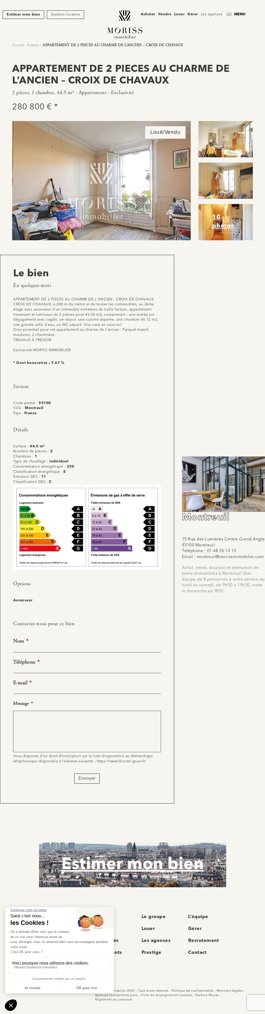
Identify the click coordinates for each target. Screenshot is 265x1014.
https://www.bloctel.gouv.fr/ (121, 761)
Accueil (18, 45)
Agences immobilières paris (116, 995)
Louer (179, 14)
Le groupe (154, 916)
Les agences (212, 14)
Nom (20, 641)
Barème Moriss (207, 995)
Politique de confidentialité (193, 990)
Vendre (165, 14)
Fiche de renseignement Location (167, 995)
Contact (197, 952)
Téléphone (26, 662)
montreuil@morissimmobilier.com (230, 557)
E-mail (22, 683)
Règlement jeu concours (113, 999)
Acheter (148, 14)
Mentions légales (230, 990)
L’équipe (198, 916)
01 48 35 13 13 (221, 551)
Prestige (151, 952)
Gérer (192, 14)
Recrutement (203, 940)
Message (23, 703)
